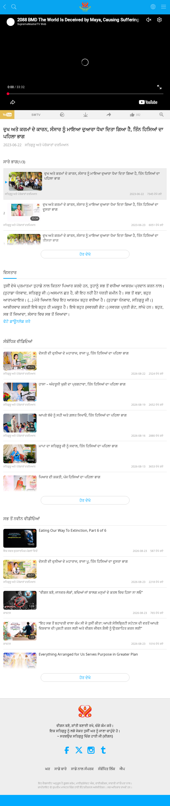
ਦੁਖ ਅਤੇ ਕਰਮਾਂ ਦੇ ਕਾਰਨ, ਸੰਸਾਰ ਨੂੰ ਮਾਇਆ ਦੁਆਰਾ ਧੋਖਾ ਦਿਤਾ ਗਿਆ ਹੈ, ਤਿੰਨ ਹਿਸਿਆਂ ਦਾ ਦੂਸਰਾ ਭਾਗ (100, 207)
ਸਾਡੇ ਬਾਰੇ (60, 768)
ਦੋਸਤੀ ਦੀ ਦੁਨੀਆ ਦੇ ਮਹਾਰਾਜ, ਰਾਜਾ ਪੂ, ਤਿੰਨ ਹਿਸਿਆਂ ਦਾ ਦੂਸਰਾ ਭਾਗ (83, 561)
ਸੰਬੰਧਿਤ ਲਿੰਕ (106, 768)
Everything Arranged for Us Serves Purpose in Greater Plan (88, 654)
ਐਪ (122, 768)
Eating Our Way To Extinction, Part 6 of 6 (72, 530)
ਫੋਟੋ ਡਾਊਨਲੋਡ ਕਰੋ (16, 321)
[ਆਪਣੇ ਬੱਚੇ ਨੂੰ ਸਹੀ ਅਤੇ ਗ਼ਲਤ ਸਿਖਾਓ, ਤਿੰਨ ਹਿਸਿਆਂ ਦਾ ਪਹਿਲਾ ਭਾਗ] (20, 423)
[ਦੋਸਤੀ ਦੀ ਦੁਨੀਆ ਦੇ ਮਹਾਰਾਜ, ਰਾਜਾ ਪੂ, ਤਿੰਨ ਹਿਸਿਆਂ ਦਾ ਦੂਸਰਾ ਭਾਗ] (20, 569)
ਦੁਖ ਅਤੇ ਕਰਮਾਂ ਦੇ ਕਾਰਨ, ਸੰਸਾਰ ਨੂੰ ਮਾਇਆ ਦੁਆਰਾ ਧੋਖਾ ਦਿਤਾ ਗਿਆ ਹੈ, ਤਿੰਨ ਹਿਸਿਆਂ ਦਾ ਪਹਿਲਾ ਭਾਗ (102, 176)
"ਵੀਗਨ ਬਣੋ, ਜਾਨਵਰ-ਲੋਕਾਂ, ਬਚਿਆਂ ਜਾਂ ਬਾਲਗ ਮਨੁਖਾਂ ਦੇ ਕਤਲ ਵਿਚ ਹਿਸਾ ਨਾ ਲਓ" (91, 592)
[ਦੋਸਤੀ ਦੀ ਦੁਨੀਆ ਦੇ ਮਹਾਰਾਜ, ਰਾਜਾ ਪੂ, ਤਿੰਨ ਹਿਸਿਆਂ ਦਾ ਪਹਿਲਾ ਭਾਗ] (20, 361)
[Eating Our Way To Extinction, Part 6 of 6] (20, 538)
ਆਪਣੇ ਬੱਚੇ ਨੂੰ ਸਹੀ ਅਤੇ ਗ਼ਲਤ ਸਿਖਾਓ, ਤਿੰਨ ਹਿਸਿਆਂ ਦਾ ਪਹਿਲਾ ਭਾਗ (83, 415)
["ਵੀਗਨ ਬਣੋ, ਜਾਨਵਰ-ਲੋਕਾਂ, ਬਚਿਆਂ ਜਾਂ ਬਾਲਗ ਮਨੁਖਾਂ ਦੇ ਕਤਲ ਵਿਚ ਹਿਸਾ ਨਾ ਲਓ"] (20, 600)
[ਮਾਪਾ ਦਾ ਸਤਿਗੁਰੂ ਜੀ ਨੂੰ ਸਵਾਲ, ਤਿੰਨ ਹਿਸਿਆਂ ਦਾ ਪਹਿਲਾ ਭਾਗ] (20, 453)
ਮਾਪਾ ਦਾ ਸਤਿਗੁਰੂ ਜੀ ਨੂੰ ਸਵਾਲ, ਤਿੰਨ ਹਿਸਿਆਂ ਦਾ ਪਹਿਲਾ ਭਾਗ (78, 446)
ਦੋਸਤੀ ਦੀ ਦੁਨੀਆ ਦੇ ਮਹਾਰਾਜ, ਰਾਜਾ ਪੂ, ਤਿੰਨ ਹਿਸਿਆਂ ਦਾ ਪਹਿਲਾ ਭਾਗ (84, 353)
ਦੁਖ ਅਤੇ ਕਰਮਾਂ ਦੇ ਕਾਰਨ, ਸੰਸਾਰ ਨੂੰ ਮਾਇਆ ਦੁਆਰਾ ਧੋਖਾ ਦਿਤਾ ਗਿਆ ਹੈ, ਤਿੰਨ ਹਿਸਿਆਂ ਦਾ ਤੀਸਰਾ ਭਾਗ (100, 238)
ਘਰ (47, 768)
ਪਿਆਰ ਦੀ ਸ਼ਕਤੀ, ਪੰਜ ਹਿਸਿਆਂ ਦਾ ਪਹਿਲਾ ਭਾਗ (69, 477)
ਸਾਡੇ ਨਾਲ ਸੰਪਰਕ (82, 768)
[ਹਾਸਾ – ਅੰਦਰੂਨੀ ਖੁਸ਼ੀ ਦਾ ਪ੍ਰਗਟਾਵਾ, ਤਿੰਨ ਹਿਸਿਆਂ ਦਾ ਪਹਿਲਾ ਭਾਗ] (20, 392)
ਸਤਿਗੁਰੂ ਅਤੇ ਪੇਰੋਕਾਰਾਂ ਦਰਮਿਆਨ (47, 144)
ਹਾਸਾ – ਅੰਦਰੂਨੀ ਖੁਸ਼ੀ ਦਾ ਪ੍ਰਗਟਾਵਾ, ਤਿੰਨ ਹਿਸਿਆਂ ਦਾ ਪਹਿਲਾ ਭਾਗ (82, 384)
